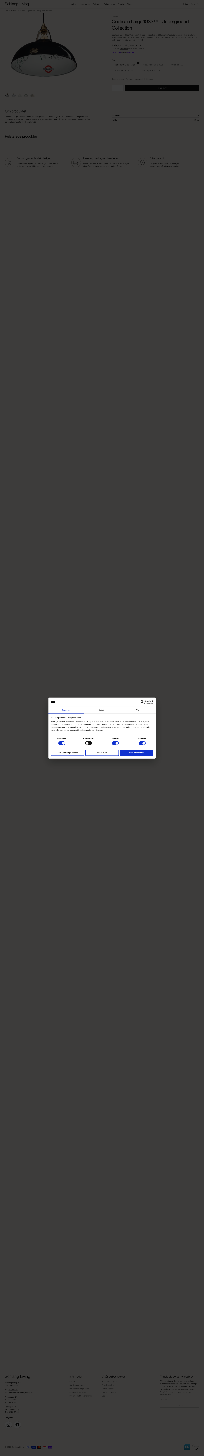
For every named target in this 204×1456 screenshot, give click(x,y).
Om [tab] (137, 710)
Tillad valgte (102, 753)
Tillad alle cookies (136, 753)
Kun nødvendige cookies (68, 753)
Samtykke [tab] (66, 710)
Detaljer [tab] (102, 710)
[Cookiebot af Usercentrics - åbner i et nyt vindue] (142, 702)
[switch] (88, 743)
